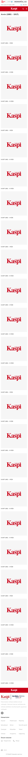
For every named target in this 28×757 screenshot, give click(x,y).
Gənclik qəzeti (23, 725)
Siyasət (3, 721)
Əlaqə (17, 741)
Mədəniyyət (13, 721)
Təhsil (20, 729)
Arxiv (5, 750)
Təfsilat (3, 734)
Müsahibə (13, 729)
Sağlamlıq (22, 734)
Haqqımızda (7, 741)
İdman (12, 725)
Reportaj (21, 721)
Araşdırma (13, 734)
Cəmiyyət (3, 729)
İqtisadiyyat (4, 725)
